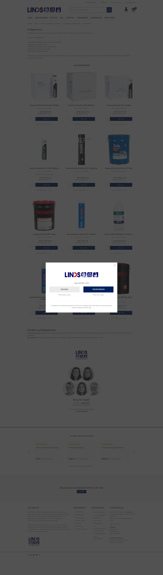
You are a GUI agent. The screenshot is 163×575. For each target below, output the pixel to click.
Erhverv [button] (64, 289)
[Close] (114, 265)
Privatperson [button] (98, 289)
